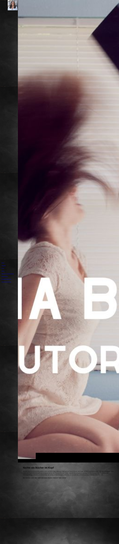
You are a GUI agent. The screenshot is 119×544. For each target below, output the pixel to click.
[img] (68, 231)
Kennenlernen (5, 276)
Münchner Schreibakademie (8, 273)
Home (3, 263)
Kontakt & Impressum (6, 279)
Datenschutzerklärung (6, 282)
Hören (3, 271)
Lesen (3, 268)
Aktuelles (4, 265)
